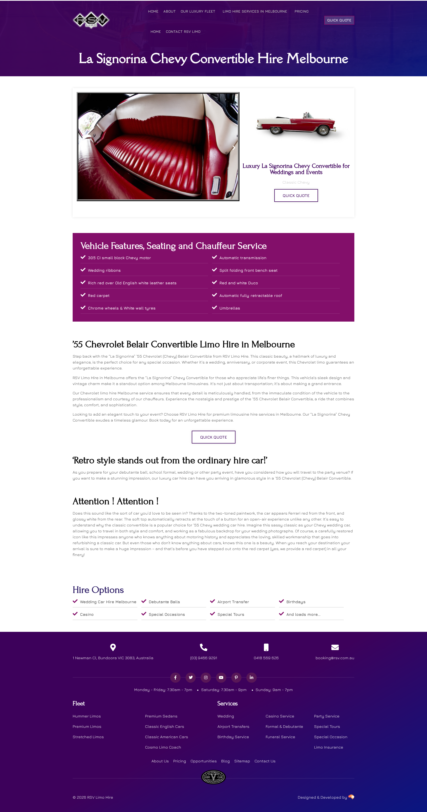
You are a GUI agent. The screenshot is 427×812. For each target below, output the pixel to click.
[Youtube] (221, 678)
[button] (82, 148)
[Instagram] (206, 678)
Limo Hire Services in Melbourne (255, 11)
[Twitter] (191, 678)
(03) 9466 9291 (203, 658)
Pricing (302, 11)
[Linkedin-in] (251, 678)
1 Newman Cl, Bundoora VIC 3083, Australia (113, 658)
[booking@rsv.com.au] (335, 647)
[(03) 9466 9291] (203, 647)
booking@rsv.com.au (335, 658)
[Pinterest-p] (236, 678)
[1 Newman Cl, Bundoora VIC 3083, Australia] (113, 647)
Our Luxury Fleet (198, 11)
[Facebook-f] (175, 678)
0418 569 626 (266, 658)
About (169, 11)
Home (153, 11)
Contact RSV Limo (183, 31)
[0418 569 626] (266, 647)
